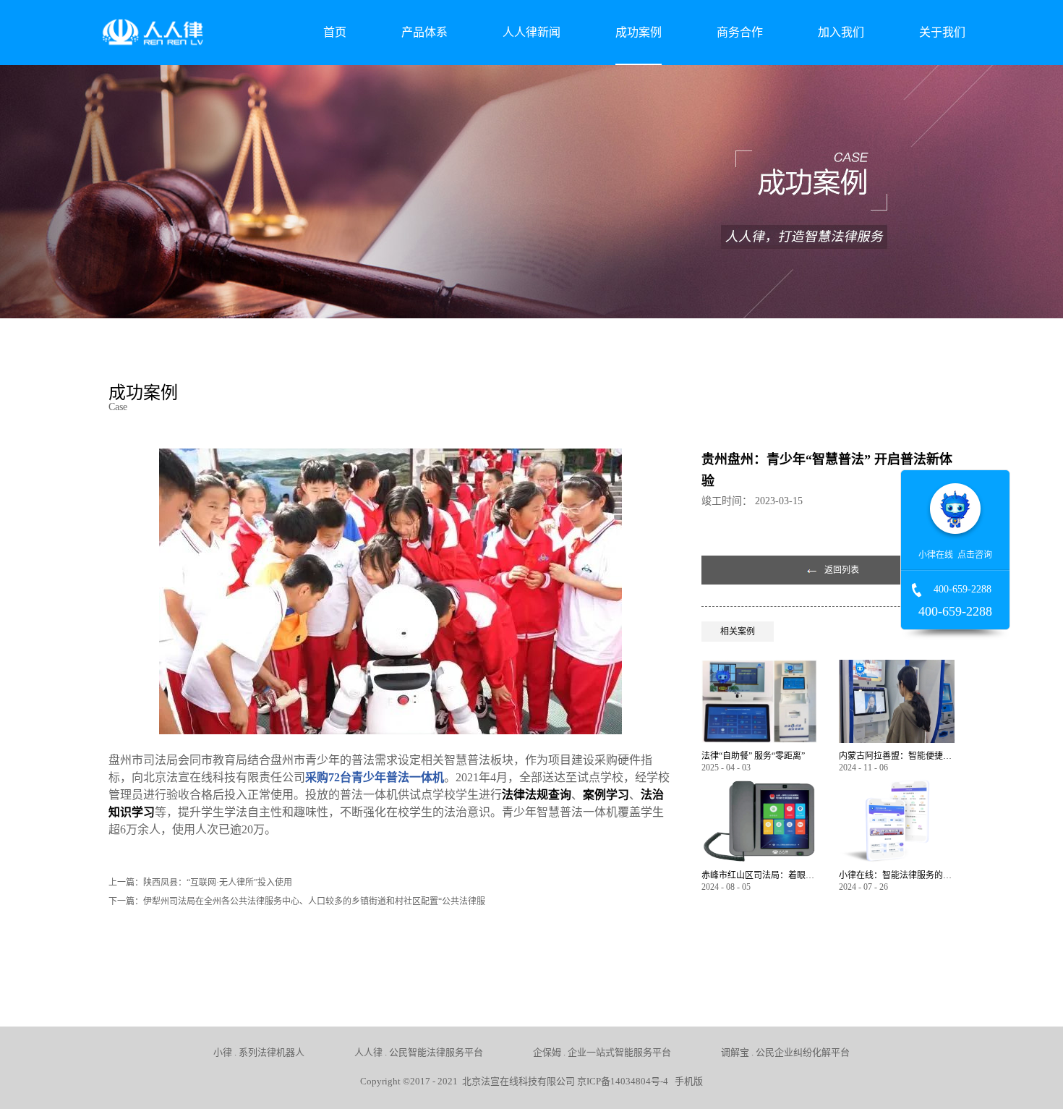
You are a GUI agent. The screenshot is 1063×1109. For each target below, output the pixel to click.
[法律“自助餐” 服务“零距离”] (759, 666)
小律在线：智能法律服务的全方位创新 (897, 875)
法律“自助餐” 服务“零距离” (753, 756)
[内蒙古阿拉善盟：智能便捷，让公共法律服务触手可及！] (897, 666)
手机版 (686, 1081)
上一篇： (200, 883)
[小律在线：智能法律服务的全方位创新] (897, 785)
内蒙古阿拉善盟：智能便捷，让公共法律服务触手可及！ (897, 756)
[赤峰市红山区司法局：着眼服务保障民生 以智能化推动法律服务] (759, 785)
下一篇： (296, 901)
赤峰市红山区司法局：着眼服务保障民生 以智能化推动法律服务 (759, 875)
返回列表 (841, 570)
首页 (334, 32)
